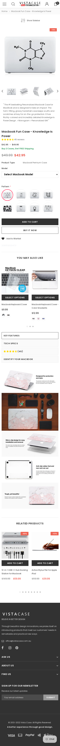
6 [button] (34, 592)
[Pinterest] (17, 648)
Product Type (8, 162)
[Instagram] (10, 648)
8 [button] (40, 592)
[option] (30, 55)
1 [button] (27, 326)
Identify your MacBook (18, 359)
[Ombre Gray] (33, 319)
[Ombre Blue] (43, 319)
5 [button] (31, 592)
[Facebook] (4, 648)
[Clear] (3, 315)
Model (5, 168)
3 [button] (33, 326)
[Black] (8, 315)
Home (4, 11)
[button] (8, 139)
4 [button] (28, 592)
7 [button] (37, 592)
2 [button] (30, 326)
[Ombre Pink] (38, 319)
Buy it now (30, 230)
